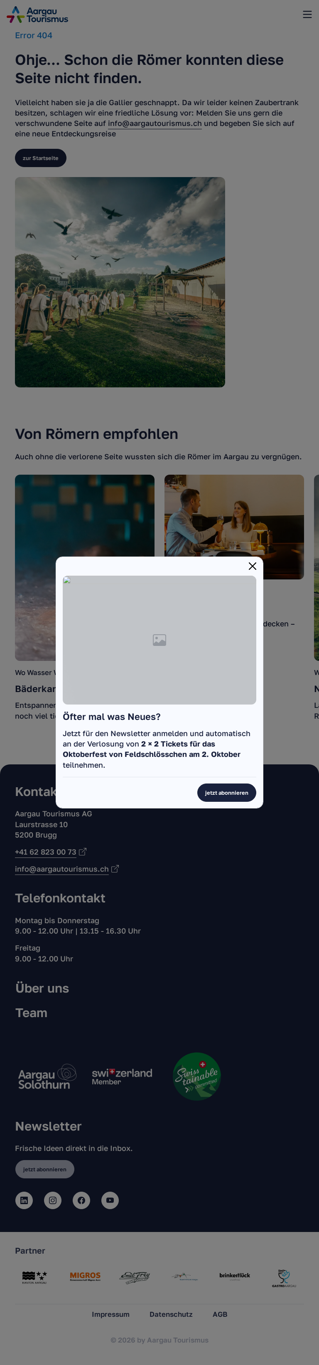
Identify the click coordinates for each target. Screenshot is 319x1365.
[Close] (252, 566)
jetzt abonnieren (226, 792)
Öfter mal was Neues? (112, 716)
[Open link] (159, 639)
